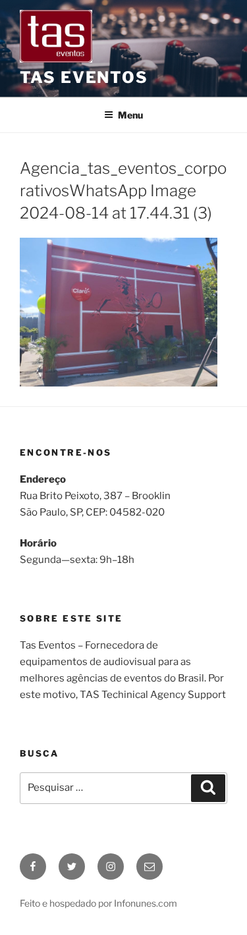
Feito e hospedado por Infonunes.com (98, 903)
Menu (130, 114)
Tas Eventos (84, 77)
